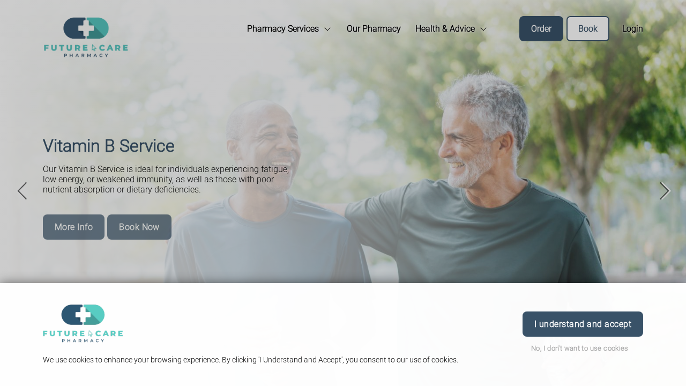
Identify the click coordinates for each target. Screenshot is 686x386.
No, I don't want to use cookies (580, 348)
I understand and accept (582, 324)
